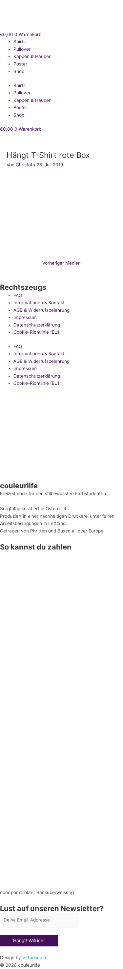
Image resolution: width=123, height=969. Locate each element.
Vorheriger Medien (61, 263)
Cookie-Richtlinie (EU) (36, 332)
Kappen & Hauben (32, 56)
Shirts (19, 41)
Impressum (25, 317)
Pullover (22, 49)
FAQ (17, 295)
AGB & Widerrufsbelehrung (41, 310)
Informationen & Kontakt (39, 302)
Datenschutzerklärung (36, 324)
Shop (18, 71)
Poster (20, 63)
